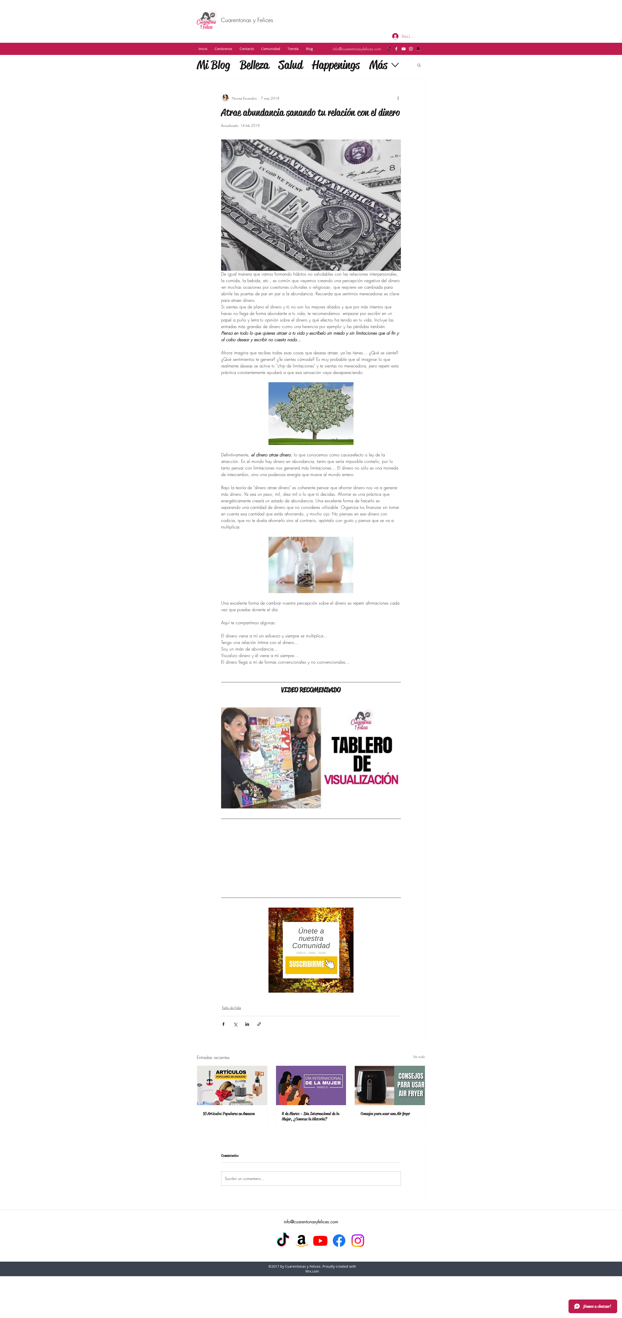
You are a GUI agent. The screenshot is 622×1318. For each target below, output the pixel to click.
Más (378, 65)
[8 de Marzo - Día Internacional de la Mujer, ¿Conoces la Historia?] (311, 1049)
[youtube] (403, 48)
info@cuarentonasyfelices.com (357, 49)
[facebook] (396, 48)
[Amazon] (418, 48)
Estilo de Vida (231, 971)
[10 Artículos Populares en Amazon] (232, 1049)
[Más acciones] (398, 98)
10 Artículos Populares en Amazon (229, 1077)
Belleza (254, 65)
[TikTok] (389, 48)
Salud (290, 65)
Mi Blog (213, 65)
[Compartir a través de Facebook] (223, 988)
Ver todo (419, 1020)
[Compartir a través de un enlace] (259, 988)
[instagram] (410, 48)
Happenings (336, 65)
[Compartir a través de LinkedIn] (247, 988)
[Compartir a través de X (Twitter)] (235, 988)
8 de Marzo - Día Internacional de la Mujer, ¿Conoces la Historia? (310, 1080)
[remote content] (311, 840)
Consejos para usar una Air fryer (385, 1077)
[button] (223, 48)
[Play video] (311, 757)
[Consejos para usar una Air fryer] (390, 1049)
